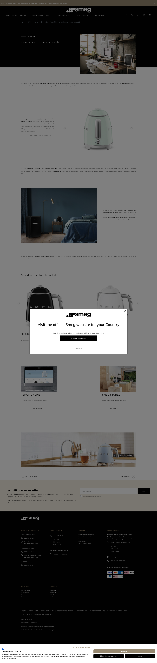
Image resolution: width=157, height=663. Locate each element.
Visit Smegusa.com (78, 338)
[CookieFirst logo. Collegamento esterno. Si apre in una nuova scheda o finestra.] (3, 649)
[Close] (125, 311)
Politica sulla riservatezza (81, 647)
